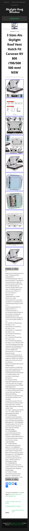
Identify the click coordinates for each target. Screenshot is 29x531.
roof (20, 494)
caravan (13, 494)
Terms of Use (14, 5)
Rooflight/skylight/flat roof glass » (13, 506)
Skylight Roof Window (14, 10)
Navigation (14, 18)
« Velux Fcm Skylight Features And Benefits (13, 502)
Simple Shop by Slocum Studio (17, 524)
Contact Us (7, 2)
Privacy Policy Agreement (18, 2)
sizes (20, 492)
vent (14, 496)
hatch (16, 494)
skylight (10, 496)
